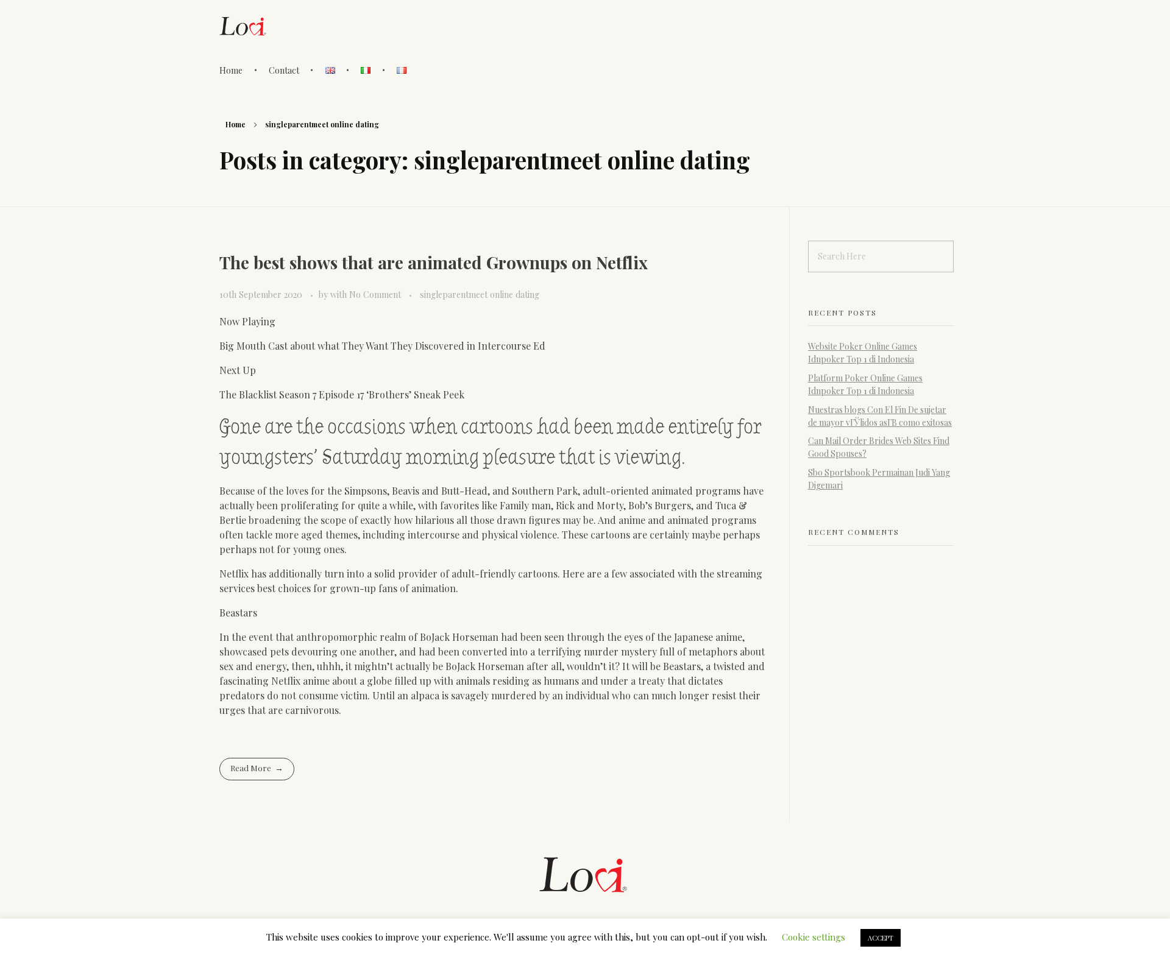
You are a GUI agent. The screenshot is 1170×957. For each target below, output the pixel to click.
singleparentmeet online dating (479, 294)
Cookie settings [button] (813, 937)
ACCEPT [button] (880, 937)
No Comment (375, 294)
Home (235, 124)
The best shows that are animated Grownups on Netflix (433, 262)
